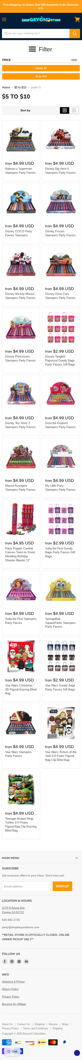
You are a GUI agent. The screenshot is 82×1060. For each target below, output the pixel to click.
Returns (53, 1024)
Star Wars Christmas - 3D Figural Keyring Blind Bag (20, 689)
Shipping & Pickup (13, 981)
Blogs (65, 1024)
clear (74, 60)
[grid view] (64, 110)
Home (6, 87)
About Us (7, 1024)
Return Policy (10, 989)
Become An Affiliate (14, 1004)
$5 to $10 (41, 76)
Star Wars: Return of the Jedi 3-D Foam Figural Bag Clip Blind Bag (60, 755)
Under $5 (41, 68)
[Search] (74, 33)
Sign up (62, 886)
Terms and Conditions (35, 1028)
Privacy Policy (10, 996)
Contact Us (23, 1024)
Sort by (25, 110)
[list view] (74, 110)
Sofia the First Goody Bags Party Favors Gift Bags (60, 552)
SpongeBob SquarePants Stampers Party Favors (60, 622)
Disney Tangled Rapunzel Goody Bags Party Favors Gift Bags (60, 360)
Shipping (39, 1024)
